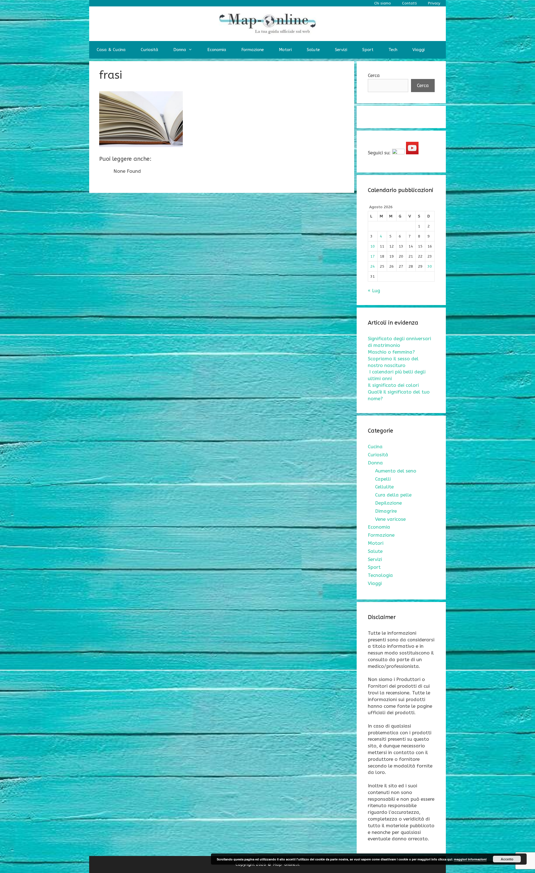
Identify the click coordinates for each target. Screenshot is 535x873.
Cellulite (384, 487)
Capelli (383, 479)
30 (429, 266)
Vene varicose (390, 519)
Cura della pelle (393, 495)
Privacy (434, 3)
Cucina (375, 446)
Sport (367, 49)
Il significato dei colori (393, 385)
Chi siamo (382, 3)
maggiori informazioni (470, 859)
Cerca (374, 75)
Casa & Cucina (111, 49)
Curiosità (149, 49)
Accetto (507, 859)
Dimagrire (386, 511)
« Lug (374, 290)
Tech (392, 49)
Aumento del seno (395, 471)
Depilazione (388, 503)
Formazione (252, 49)
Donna (179, 49)
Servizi (341, 49)
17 (372, 256)
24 (372, 266)
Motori (285, 49)
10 (372, 246)
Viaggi (418, 49)
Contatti (409, 3)
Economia (216, 49)
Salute (313, 49)
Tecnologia (380, 575)
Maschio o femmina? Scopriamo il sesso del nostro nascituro (393, 358)
